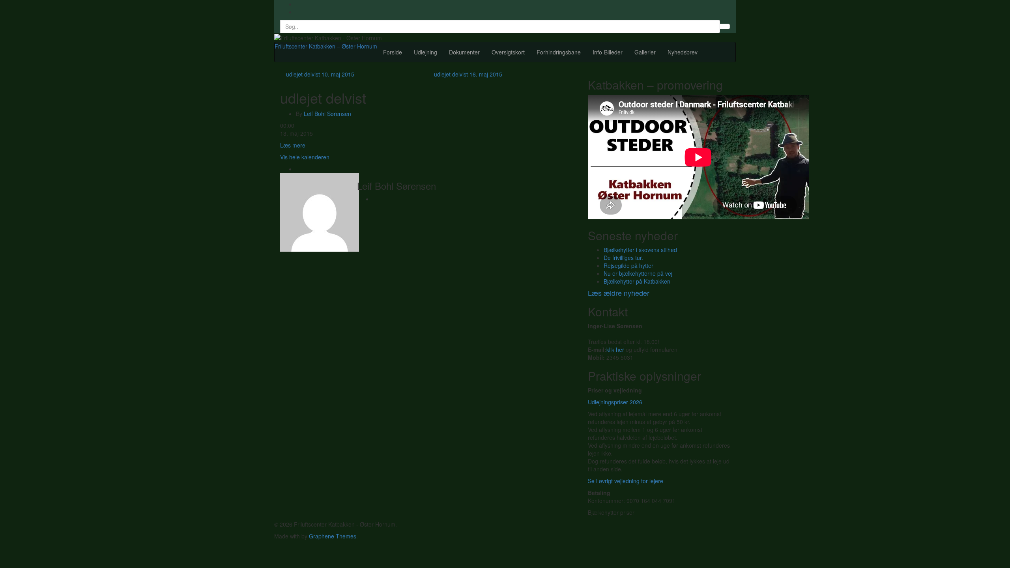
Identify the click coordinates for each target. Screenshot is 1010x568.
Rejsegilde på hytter (628, 265)
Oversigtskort (508, 52)
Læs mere (292, 145)
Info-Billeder (608, 52)
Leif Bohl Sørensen (327, 114)
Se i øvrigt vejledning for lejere (625, 481)
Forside (392, 52)
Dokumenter (464, 52)
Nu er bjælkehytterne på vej (638, 273)
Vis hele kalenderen (304, 157)
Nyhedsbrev (683, 52)
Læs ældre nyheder (618, 293)
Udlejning (425, 52)
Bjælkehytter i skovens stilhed (640, 250)
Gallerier (645, 52)
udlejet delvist (320, 74)
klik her (615, 349)
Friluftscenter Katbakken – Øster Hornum (326, 46)
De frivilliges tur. (623, 258)
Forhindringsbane (559, 52)
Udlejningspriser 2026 (615, 402)
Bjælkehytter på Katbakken (637, 281)
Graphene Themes (332, 536)
